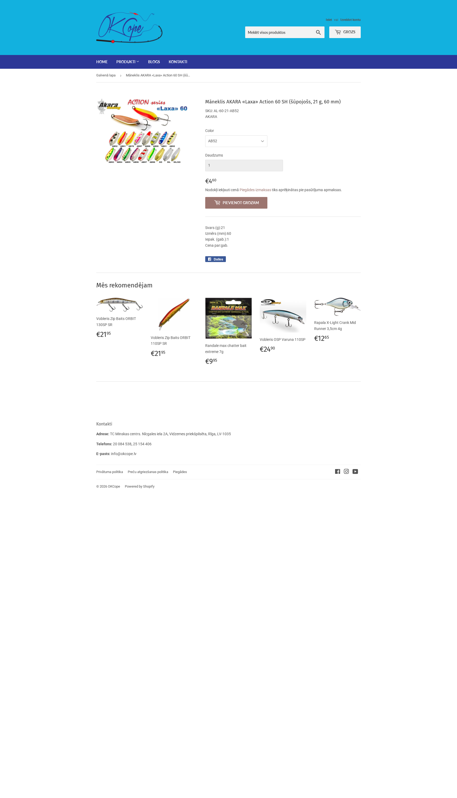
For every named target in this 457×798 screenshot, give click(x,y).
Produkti (126, 61)
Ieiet (329, 20)
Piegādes (180, 472)
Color (209, 131)
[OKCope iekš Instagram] (346, 472)
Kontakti (178, 61)
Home (102, 61)
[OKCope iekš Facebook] (337, 472)
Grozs (348, 32)
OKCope (114, 486)
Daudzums (214, 155)
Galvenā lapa (106, 75)
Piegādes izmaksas (255, 190)
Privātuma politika (109, 472)
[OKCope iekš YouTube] (355, 472)
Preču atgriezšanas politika (148, 472)
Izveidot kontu (350, 20)
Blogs (154, 61)
